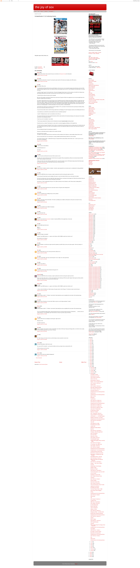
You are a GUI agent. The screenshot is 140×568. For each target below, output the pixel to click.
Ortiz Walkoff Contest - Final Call (96, 456)
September (93, 371)
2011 (91, 360)
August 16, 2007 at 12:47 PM (42, 151)
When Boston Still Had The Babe (94, 149)
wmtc (92, 61)
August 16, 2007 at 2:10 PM (42, 182)
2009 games (91, 220)
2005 (91, 553)
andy (38, 192)
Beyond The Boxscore (92, 186)
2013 (91, 357)
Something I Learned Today (95, 474)
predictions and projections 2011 (94, 269)
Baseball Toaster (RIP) (93, 184)
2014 (91, 356)
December (93, 367)
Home (60, 362)
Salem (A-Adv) (91, 123)
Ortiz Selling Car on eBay (95, 423)
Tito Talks (92, 464)
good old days (91, 250)
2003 (91, 556)
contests (90, 241)
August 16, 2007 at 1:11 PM (42, 163)
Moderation (92, 397)
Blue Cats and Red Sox (95, 311)
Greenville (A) (91, 124)
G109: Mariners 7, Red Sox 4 (96, 520)
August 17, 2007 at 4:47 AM (42, 355)
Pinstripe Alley (91, 207)
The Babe (90, 157)
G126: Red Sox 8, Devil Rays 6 (96, 420)
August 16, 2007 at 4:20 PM (42, 220)
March (92, 547)
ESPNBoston (91, 114)
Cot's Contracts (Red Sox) (93, 190)
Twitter (94, 53)
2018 (91, 350)
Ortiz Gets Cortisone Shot (95, 481)
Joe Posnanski (91, 196)
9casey (38, 283)
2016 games (91, 229)
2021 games (91, 236)
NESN (90, 115)
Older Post (83, 362)
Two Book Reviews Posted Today (96, 451)
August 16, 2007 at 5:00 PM (42, 265)
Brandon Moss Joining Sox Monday (97, 513)
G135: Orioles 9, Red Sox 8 (95, 377)
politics (90, 265)
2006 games (91, 216)
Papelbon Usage (93, 467)
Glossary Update (93, 480)
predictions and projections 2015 (94, 274)
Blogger (76, 563)
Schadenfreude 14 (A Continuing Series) (98, 527)
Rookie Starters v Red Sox (95, 380)
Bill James (98, 67)
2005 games (91, 215)
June (92, 543)
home (35, 11)
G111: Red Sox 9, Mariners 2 (96, 510)
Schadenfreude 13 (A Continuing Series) (98, 534)
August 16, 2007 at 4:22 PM (42, 229)
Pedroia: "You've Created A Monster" (97, 381)
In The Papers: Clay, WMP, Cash (96, 444)
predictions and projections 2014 (94, 273)
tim (37, 84)
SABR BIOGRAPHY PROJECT (94, 160)
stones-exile (91, 295)
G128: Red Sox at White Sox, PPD (96, 407)
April (92, 546)
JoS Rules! (92, 477)
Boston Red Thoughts (92, 81)
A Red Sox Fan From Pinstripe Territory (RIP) (96, 99)
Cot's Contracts (91, 188)
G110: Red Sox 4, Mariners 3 (96, 516)
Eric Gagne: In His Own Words (96, 531)
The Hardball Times (92, 200)
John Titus (90, 164)
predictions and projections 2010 (94, 268)
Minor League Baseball (93, 128)
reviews (90, 290)
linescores (90, 256)
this (40, 199)
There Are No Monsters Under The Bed (97, 484)
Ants (91, 537)
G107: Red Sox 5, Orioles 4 (95, 535)
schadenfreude (40, 68)
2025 (91, 340)
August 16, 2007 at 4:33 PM (42, 246)
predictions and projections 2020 (94, 281)
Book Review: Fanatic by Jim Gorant (97, 452)
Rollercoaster (93, 496)
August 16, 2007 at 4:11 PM (42, 208)
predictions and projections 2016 (94, 276)
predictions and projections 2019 (94, 280)
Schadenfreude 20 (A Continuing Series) (98, 403)
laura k (38, 342)
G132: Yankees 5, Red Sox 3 (96, 388)
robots (90, 291)
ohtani (90, 264)
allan (38, 78)
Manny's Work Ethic (94, 506)
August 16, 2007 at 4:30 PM (42, 239)
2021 (91, 346)
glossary (46, 11)
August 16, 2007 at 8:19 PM (42, 331)
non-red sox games (92, 261)
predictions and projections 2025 (94, 286)
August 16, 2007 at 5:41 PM (42, 290)
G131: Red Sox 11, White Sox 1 (96, 400)
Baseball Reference (92, 183)
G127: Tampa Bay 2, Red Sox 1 (96, 413)
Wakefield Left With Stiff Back (96, 427)
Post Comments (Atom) (43, 364)
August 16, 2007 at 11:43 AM (42, 75)
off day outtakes (91, 263)
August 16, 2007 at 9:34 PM (42, 339)
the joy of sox (44, 7)
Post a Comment (39, 357)
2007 (91, 366)
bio (38, 11)
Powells (96, 52)
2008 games (91, 219)
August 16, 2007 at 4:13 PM (42, 214)
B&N (93, 52)
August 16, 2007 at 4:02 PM (42, 202)
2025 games (91, 240)
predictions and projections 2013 (94, 272)
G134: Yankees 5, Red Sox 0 (96, 383)
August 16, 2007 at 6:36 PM (42, 302)
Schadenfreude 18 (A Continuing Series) (98, 448)
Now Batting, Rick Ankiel (95, 487)
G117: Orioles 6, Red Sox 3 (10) (96, 476)
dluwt (90, 245)
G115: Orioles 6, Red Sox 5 (95, 483)
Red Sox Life (91, 89)
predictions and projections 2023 (94, 285)
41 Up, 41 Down (93, 473)
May (91, 544)
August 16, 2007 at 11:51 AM (42, 81)
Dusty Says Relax (94, 434)
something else (91, 294)
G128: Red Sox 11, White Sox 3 (96, 406)
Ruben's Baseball (92, 94)
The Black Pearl (93, 500)
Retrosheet (91, 199)
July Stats (92, 523)
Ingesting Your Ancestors (95, 486)
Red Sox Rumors (92, 90)
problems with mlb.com (93, 289)
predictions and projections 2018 (94, 278)
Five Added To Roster (94, 374)
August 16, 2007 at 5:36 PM (42, 280)
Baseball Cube (91, 179)
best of (42, 11)
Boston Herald (91, 111)
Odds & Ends (93, 538)
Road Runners (93, 393)
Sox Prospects (91, 119)
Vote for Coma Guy (94, 378)
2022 (91, 344)
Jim (37, 154)
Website (97, 53)
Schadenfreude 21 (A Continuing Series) (98, 394)
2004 (91, 555)
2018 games (91, 232)
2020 (91, 347)
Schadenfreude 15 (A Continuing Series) (98, 514)
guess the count (91, 251)
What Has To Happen (94, 411)
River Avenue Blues (98, 317)
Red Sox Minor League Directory (94, 127)
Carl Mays (90, 162)
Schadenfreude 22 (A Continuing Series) (98, 391)
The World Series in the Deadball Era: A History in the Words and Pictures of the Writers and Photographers (97, 155)
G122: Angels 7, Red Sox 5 (95, 445)
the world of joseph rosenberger (94, 58)
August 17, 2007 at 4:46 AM (42, 349)
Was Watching (91, 208)
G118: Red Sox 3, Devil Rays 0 (96, 470)
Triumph (99, 52)
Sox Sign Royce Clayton (95, 410)
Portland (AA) (91, 122)
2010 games (91, 221)
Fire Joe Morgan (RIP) (92, 195)
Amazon (90, 52)
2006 (91, 552)
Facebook (90, 53)
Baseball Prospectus (92, 182)
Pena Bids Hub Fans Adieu (95, 424)
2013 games (91, 225)
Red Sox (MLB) (91, 107)
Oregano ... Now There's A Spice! (96, 463)
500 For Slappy (93, 519)
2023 (91, 343)
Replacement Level (92, 204)
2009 (91, 363)
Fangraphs (90, 191)
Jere (38, 293)
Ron (38, 198)
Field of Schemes (92, 192)
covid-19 (90, 242)
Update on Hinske (94, 509)
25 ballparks (51, 11)
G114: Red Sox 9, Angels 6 (95, 494)
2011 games (91, 223)
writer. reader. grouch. (94, 57)
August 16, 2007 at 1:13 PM (42, 169)
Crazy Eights (93, 528)
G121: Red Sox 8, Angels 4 (95, 447)
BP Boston (90, 82)
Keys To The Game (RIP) (93, 102)
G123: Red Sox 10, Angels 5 (95, 442)
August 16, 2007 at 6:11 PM (42, 296)
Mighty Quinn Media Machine (94, 85)
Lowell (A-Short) (91, 126)
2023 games (91, 238)
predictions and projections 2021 (94, 282)
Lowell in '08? (93, 426)
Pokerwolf (39, 274)
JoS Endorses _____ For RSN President (98, 416)
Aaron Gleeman (91, 178)
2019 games (91, 233)
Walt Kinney (91, 163)
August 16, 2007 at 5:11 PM (42, 271)
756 (91, 497)
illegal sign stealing (92, 253)
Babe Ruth (90, 161)
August (92, 373)
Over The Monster (92, 86)
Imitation (92, 517)
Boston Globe (91, 110)
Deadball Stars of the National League (95, 147)
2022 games (91, 237)
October (92, 370)
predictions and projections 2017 (94, 277)
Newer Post (37, 362)
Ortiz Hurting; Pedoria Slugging (96, 490)
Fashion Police (93, 384)
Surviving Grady (91, 98)
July (91, 541)
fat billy (90, 249)
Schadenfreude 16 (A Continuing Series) (98, 493)
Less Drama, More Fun (95, 390)
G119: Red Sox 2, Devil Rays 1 (96, 461)
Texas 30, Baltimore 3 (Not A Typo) (97, 414)
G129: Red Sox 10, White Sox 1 (96, 404)
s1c (37, 172)
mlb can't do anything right (93, 259)
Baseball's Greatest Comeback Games (95, 158)
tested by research (92, 59)
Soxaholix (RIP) (91, 103)
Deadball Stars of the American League (95, 148)
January (92, 550)
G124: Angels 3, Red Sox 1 (95, 437)
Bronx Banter (91, 209)
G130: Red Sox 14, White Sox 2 (96, 401)
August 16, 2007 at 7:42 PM (42, 324)
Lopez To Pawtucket (94, 507)
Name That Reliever (94, 433)
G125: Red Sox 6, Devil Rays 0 (96, 430)
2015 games (91, 228)
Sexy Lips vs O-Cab (94, 436)
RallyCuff (92, 314)
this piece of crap (63, 73)
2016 (91, 353)
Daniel (38, 72)
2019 (91, 349)
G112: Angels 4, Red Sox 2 (95, 503)
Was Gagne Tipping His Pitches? (96, 387)
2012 (91, 359)
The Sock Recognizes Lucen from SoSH (97, 471)
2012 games (91, 224)
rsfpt (89, 91)
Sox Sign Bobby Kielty (94, 504)
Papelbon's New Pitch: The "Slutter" (97, 417)
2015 (91, 354)
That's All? (92, 421)
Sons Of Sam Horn (92, 95)
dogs (89, 246)
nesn (89, 260)
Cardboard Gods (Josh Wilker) (94, 187)
